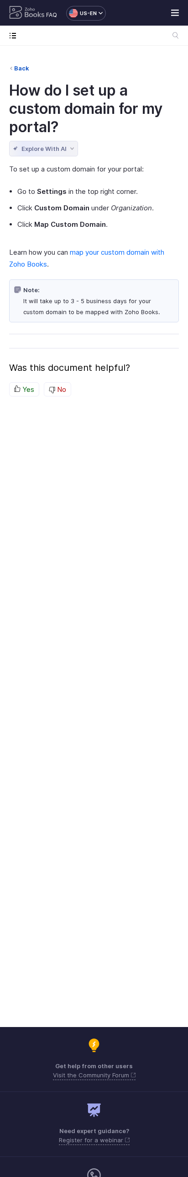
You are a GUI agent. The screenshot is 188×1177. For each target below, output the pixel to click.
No (60, 389)
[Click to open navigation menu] (15, 35)
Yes (27, 389)
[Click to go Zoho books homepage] (27, 13)
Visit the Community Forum (92, 1075)
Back (21, 68)
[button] (81, 13)
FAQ (51, 14)
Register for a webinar (92, 1140)
